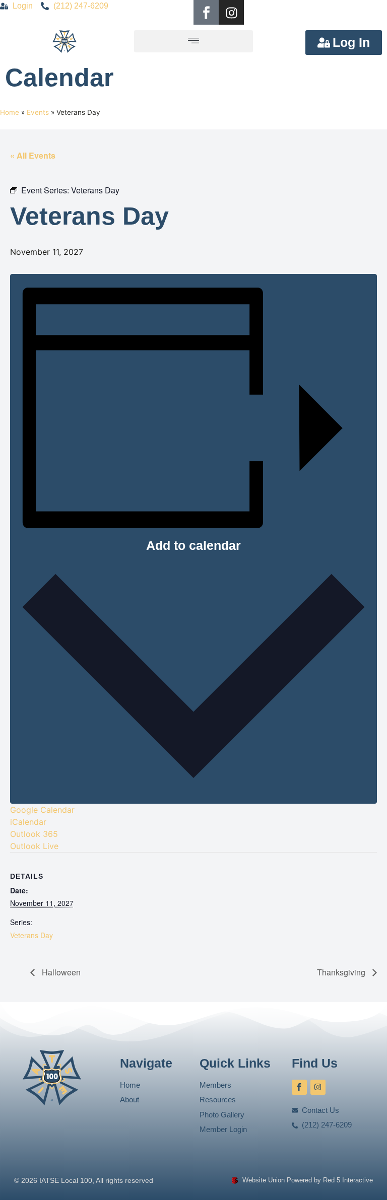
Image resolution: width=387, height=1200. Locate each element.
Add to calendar (193, 545)
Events (38, 112)
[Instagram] (231, 12)
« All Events (32, 155)
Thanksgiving (342, 972)
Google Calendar (42, 810)
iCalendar (28, 822)
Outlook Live (34, 846)
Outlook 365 (34, 834)
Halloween (60, 972)
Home (9, 112)
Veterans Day (31, 935)
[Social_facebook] (206, 12)
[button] (193, 41)
